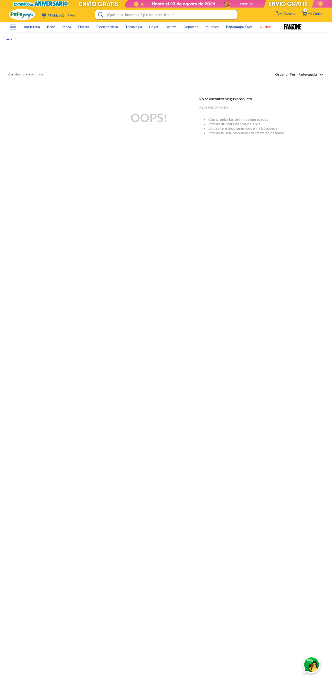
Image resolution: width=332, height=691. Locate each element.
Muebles (212, 27)
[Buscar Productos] (100, 14)
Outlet (265, 27)
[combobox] (166, 14)
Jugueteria (32, 27)
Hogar (153, 27)
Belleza (171, 27)
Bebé (51, 27)
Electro (83, 27)
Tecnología (133, 27)
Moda (66, 27)
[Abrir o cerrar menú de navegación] (13, 27)
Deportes (191, 27)
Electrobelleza (107, 27)
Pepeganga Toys (239, 27)
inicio (10, 39)
